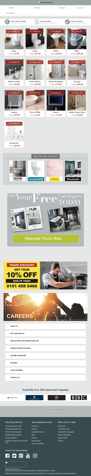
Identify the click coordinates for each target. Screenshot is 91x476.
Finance (60, 441)
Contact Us (35, 426)
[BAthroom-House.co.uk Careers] (45, 307)
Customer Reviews (38, 432)
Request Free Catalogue (66, 432)
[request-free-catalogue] (45, 220)
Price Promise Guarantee (13, 432)
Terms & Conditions (38, 443)
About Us (35, 429)
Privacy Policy (36, 441)
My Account (61, 426)
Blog (33, 435)
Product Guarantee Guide (13, 426)
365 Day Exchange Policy (13, 429)
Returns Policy (62, 438)
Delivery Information (64, 435)
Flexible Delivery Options (13, 435)
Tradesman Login (63, 429)
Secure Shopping (11, 438)
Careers (34, 438)
